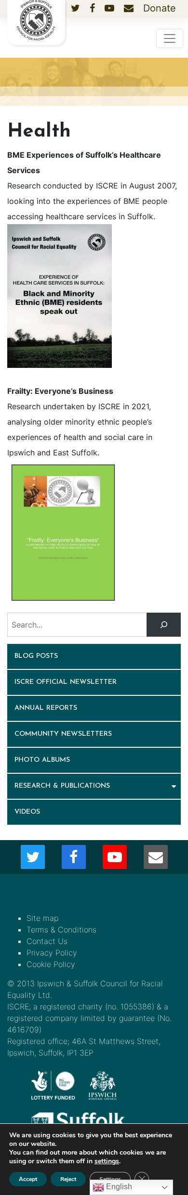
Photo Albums (42, 760)
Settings (110, 1179)
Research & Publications (62, 786)
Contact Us (47, 941)
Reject (68, 1179)
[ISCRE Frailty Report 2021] (63, 532)
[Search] (164, 625)
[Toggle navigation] (169, 38)
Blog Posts (36, 656)
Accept (28, 1179)
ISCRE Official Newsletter (65, 682)
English (118, 1186)
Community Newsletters (63, 734)
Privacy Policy (52, 952)
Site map (42, 918)
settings (106, 1161)
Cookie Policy (51, 964)
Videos (27, 812)
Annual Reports (45, 708)
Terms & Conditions (61, 929)
